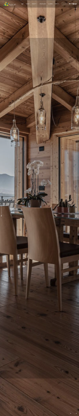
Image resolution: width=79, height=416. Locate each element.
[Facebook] (70, 4)
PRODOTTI (34, 4)
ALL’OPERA (50, 4)
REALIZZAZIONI (43, 4)
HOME (22, 4)
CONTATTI (57, 4)
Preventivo (65, 3)
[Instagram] (71, 4)
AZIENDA (27, 4)
